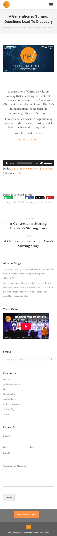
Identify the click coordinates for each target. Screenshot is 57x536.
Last (31, 447)
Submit (8, 497)
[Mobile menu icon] (51, 5)
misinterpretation (11, 404)
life (15, 202)
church (6, 379)
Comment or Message (15, 465)
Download (46, 168)
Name (7, 435)
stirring (32, 202)
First (5, 447)
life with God (23, 202)
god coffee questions (12, 384)
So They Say (8, 409)
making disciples (11, 399)
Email (6, 452)
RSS (18, 173)
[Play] (7, 163)
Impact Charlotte (28, 139)
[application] (28, 163)
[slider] (48, 163)
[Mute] (41, 163)
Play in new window (26, 168)
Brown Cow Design (41, 532)
